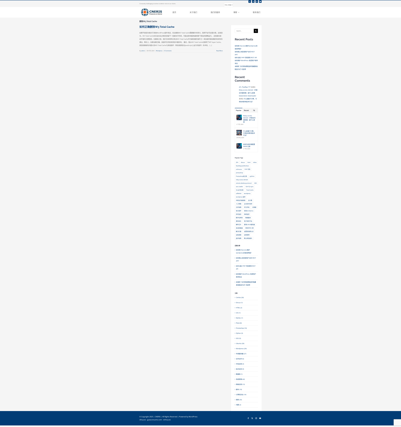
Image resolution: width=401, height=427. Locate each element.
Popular (238, 110)
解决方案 (238, 231)
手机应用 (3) (240, 364)
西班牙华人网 (249, 228)
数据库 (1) (239, 374)
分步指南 (238, 207)
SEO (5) (238, 338)
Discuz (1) (239, 303)
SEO (255, 183)
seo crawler (239, 186)
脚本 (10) (239, 389)
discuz (243, 162)
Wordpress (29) (241, 349)
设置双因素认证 (249, 231)
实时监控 (238, 214)
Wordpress (159, 51)
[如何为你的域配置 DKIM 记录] (239, 145)
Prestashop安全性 (241, 176)
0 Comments (168, 51)
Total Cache (249, 190)
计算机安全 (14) (241, 395)
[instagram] (257, 1)
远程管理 (246, 235)
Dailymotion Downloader (247, 96)
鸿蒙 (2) (238, 405)
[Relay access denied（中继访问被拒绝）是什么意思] (239, 116)
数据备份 (248, 218)
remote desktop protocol (244, 183)
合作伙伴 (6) (240, 359)
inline (254, 162)
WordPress (193, 417)
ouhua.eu (239, 169)
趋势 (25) (239, 400)
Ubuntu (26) (240, 343)
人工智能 (238, 204)
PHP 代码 (247, 169)
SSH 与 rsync (249, 186)
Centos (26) (240, 297)
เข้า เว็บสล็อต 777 (245, 87)
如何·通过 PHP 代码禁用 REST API (246, 57)
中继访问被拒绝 (240, 200)
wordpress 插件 (241, 197)
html (248, 162)
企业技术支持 (248, 204)
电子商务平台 (248, 221)
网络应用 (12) (240, 384)
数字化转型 (239, 218)
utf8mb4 (238, 193)
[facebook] (249, 1)
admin (143, 51)
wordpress (247, 193)
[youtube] (260, 1)
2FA (237, 162)
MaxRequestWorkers (242, 166)
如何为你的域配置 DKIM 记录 (249, 145)
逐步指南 (238, 238)
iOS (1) (238, 313)
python (252, 176)
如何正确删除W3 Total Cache (156, 26)
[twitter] (253, 1)
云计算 (250, 200)
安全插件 (238, 211)
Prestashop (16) (241, 328)
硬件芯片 (238, 224)
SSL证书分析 (240, 190)
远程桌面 (238, 235)
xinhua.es (167, 420)
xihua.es (142, 420)
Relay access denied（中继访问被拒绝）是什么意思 (249, 119)
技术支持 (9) (240, 369)
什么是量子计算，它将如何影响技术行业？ (249, 133)
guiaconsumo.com (154, 420)
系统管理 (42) (240, 379)
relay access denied (242, 180)
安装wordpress (248, 211)
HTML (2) (239, 308)
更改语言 (238, 221)
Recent (246, 110)
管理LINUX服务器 (249, 224)
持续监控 (246, 214)
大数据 (254, 207)
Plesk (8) (239, 323)
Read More (219, 51)
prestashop (239, 173)
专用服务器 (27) (241, 354)
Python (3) (239, 333)
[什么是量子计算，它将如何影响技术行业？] (239, 131)
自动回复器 (239, 228)
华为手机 (246, 207)
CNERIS (158, 417)
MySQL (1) (239, 318)
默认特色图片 (248, 238)
